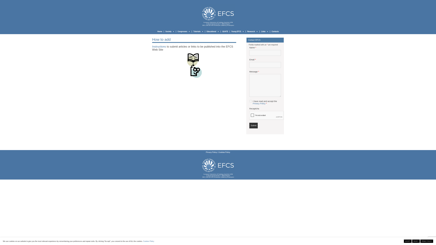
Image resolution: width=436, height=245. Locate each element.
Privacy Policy (259, 103)
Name (252, 48)
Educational (211, 31)
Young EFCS (236, 31)
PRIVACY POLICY (427, 241)
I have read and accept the (265, 102)
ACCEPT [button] (407, 241)
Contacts (275, 31)
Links (263, 31)
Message (254, 72)
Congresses (182, 31)
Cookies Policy (224, 152)
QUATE (225, 31)
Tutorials (197, 31)
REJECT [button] (416, 241)
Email (252, 60)
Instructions (159, 46)
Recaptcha (254, 109)
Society (168, 31)
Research (251, 31)
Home (159, 31)
